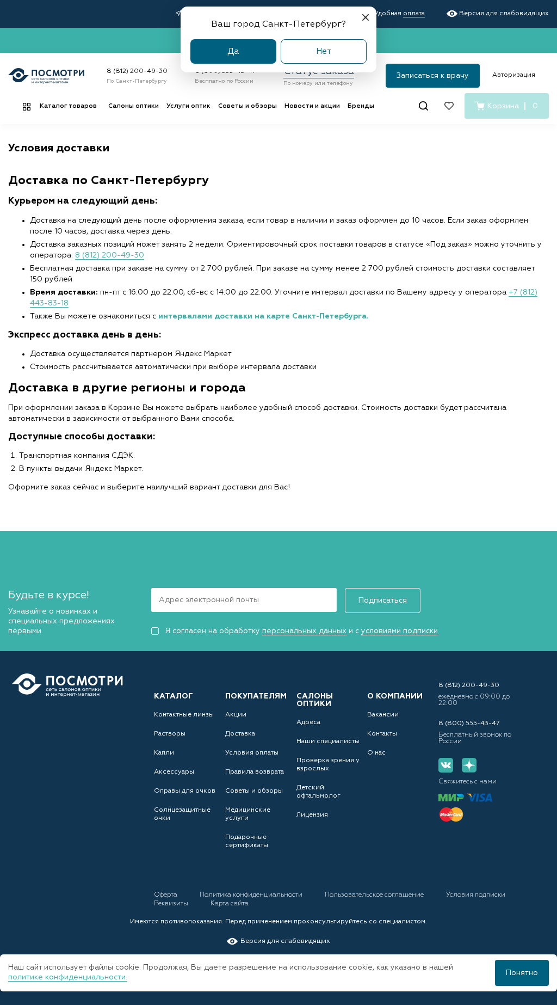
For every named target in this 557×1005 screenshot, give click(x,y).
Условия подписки (475, 895)
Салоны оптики (133, 106)
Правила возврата (254, 772)
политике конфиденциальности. (67, 977)
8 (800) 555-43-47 (469, 723)
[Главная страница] (46, 76)
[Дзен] (469, 765)
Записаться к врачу (433, 75)
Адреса (308, 722)
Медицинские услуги (247, 814)
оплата (414, 13)
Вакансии (383, 715)
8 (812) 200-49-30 (137, 71)
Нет (323, 51)
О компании (395, 696)
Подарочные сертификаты (246, 841)
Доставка (240, 734)
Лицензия (312, 815)
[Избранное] (449, 106)
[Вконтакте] (445, 765)
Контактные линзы (184, 715)
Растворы (169, 734)
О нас (376, 753)
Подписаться (382, 600)
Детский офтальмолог (318, 792)
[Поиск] (423, 106)
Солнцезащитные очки (182, 814)
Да (233, 51)
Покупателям (256, 696)
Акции (235, 715)
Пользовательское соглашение (375, 895)
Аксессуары (174, 772)
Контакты (382, 734)
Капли (164, 753)
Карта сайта (230, 903)
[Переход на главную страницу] (67, 685)
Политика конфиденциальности (252, 895)
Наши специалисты (328, 741)
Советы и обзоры (247, 106)
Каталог (173, 696)
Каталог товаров (68, 106)
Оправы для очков (184, 791)
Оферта (166, 895)
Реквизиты (172, 903)
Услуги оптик (188, 106)
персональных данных (304, 631)
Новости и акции (312, 106)
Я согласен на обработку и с (301, 631)
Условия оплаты (251, 753)
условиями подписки (399, 631)
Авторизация (513, 75)
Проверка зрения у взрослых (328, 764)
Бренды (361, 106)
